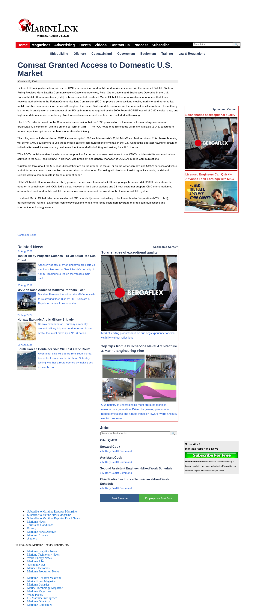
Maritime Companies (39, 604)
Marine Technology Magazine (45, 587)
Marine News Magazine (41, 581)
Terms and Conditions (40, 525)
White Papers (35, 594)
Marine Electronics (38, 568)
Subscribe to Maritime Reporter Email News (53, 518)
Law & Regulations (191, 53)
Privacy (31, 528)
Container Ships (26, 234)
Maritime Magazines (39, 591)
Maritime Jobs (35, 561)
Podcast (140, 45)
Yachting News (36, 564)
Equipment (148, 53)
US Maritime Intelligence (42, 598)
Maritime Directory (38, 601)
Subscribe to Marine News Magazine (49, 514)
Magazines (40, 45)
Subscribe (161, 45)
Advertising (64, 45)
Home (22, 45)
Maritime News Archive (41, 531)
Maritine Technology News (43, 554)
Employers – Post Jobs (158, 498)
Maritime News (36, 521)
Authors (32, 538)
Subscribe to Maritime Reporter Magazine (52, 511)
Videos (100, 45)
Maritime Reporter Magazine (44, 577)
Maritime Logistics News (42, 551)
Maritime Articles (37, 535)
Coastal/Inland (101, 53)
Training (167, 53)
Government (126, 53)
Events (85, 45)
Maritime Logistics (38, 584)
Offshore (80, 53)
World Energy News (39, 558)
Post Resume (120, 498)
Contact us (120, 45)
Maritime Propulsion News (43, 571)
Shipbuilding (59, 53)
